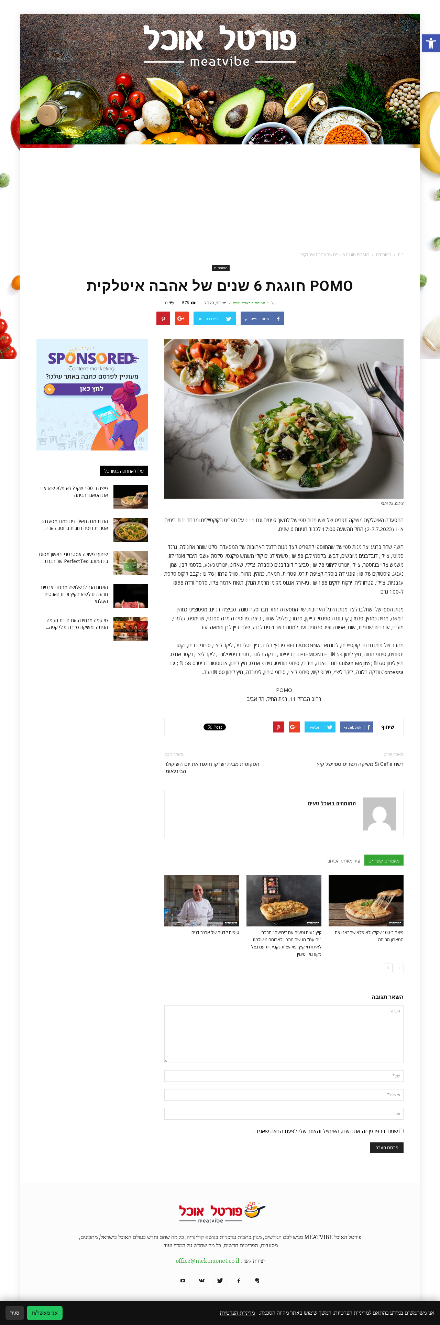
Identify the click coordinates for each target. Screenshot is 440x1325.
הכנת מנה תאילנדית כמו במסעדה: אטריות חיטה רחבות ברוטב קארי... (75, 524)
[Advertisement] (220, 196)
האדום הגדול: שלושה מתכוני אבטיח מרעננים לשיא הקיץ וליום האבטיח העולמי (74, 594)
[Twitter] (220, 1281)
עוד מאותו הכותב (344, 860)
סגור (14, 1313)
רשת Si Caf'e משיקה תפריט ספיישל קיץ (360, 764)
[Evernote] (257, 1281)
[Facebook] (238, 1281)
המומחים (221, 267)
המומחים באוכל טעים (249, 303)
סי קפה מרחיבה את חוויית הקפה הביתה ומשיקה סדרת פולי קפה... (77, 623)
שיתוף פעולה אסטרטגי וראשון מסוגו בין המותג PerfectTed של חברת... (73, 557)
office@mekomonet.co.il (207, 1261)
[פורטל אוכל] (220, 79)
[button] (431, 43)
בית (401, 255)
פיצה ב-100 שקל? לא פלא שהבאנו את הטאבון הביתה (74, 491)
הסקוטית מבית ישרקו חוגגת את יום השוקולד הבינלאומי (212, 767)
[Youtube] (183, 1281)
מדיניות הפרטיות (237, 1313)
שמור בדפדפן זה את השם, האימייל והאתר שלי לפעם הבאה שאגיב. (326, 1131)
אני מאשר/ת (45, 1313)
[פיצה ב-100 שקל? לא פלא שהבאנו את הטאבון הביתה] (366, 900)
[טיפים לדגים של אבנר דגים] (201, 900)
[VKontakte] (201, 1281)
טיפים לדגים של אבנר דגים (215, 932)
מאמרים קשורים (383, 860)
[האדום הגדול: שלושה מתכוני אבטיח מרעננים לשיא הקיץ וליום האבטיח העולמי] (130, 596)
